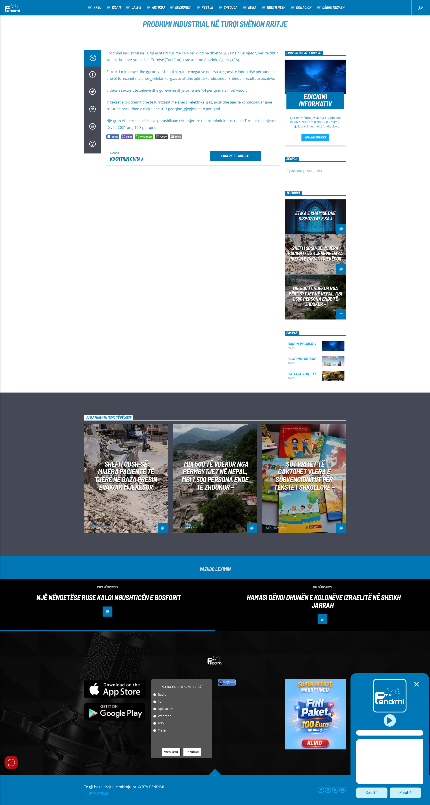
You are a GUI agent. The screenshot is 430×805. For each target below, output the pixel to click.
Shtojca (230, 7)
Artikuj (158, 7)
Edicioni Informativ (302, 343)
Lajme (136, 7)
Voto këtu (171, 752)
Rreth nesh (276, 7)
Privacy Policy (99, 793)
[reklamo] (315, 748)
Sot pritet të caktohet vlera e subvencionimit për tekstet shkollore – (304, 475)
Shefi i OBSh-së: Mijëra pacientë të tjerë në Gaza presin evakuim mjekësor (315, 253)
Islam (116, 7)
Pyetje (207, 7)
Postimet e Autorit (235, 155)
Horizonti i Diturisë (302, 358)
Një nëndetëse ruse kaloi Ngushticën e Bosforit (108, 597)
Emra (252, 7)
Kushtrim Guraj (126, 158)
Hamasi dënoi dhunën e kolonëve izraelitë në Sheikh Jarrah (324, 601)
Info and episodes (315, 137)
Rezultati (192, 752)
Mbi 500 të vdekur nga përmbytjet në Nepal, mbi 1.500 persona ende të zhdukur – (315, 296)
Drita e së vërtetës (302, 373)
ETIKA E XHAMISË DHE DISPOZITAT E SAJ (315, 216)
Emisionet (183, 7)
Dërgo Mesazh (333, 7)
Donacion (304, 7)
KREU (97, 7)
